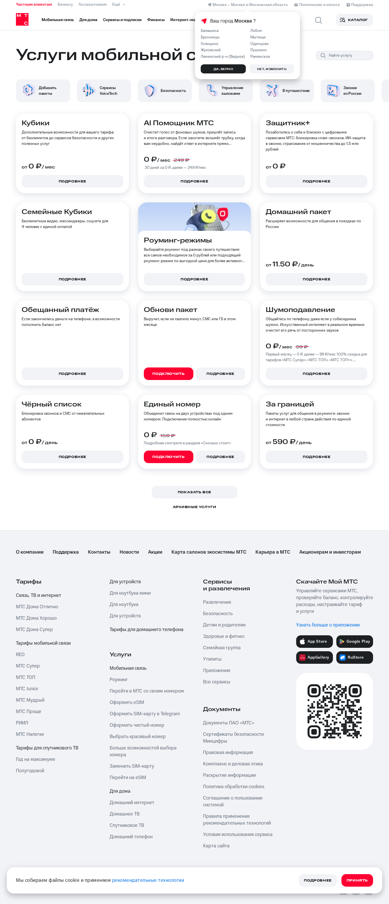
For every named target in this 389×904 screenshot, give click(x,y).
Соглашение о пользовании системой (232, 801)
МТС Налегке (30, 734)
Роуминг (119, 679)
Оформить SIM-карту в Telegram (145, 713)
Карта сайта (216, 846)
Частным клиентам (34, 4)
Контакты (99, 552)
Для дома (120, 791)
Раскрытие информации (229, 775)
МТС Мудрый (30, 700)
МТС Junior (27, 688)
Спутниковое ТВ (127, 825)
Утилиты (212, 659)
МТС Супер (28, 666)
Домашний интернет (132, 802)
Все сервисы (216, 682)
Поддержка (66, 552)
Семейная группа (222, 647)
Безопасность (218, 613)
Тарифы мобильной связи (43, 643)
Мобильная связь (128, 668)
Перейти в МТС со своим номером (147, 691)
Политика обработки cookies (233, 786)
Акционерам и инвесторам (330, 552)
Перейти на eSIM (128, 777)
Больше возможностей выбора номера (143, 751)
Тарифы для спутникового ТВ (47, 748)
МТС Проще (28, 711)
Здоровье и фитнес (224, 636)
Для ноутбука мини (130, 593)
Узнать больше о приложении (328, 625)
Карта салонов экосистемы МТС (208, 552)
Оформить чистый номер (137, 725)
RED (20, 654)
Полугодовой (30, 770)
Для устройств (125, 581)
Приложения (216, 670)
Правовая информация (228, 752)
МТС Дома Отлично (37, 606)
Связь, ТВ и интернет (38, 595)
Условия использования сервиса (238, 834)
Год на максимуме (35, 759)
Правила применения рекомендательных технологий (237, 820)
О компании (30, 552)
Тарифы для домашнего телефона (146, 629)
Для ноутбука (124, 604)
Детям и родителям (224, 625)
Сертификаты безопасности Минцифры (233, 738)
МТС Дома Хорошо (36, 618)
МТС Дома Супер (34, 629)
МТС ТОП (25, 677)
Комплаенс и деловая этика (233, 764)
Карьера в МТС (272, 552)
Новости (129, 552)
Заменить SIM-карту (132, 766)
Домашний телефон (131, 836)
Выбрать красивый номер (138, 736)
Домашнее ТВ (125, 814)
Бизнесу (65, 4)
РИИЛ (22, 723)
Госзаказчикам (93, 4)
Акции (155, 552)
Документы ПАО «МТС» (228, 723)
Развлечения (217, 602)
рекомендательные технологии (148, 880)
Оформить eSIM (127, 702)
